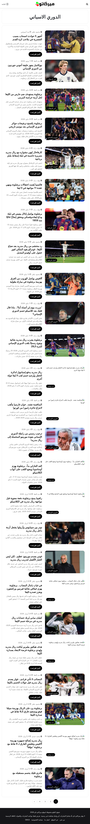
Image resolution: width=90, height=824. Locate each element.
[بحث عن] (87, 5)
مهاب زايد (36, 148)
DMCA (27, 820)
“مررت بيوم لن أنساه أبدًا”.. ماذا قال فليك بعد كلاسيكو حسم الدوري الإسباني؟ (24, 310)
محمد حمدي (36, 736)
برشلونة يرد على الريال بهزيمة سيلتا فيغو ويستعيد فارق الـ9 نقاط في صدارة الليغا (24, 711)
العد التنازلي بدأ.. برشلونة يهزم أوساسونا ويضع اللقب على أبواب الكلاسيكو (26, 469)
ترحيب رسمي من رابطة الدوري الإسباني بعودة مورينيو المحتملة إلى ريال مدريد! (25, 437)
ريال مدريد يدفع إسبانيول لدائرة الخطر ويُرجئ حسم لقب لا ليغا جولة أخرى (25, 375)
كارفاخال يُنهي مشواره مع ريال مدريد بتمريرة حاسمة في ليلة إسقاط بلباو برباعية (24, 155)
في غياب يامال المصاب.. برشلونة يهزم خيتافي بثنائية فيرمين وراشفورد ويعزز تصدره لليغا (24, 588)
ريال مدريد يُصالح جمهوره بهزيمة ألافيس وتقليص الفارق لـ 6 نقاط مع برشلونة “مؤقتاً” (25, 744)
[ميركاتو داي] (45, 4)
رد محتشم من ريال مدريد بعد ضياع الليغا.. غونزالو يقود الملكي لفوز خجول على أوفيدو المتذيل (25, 249)
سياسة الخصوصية (37, 820)
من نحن (62, 820)
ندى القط (37, 61)
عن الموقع (54, 820)
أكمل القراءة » (35, 54)
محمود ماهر (36, 32)
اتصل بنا (47, 820)
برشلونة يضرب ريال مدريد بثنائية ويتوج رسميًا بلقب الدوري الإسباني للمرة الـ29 (25, 343)
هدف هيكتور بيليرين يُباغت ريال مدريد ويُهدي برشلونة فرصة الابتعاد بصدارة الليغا (23, 650)
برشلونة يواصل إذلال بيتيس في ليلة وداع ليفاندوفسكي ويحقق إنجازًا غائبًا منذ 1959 (24, 217)
